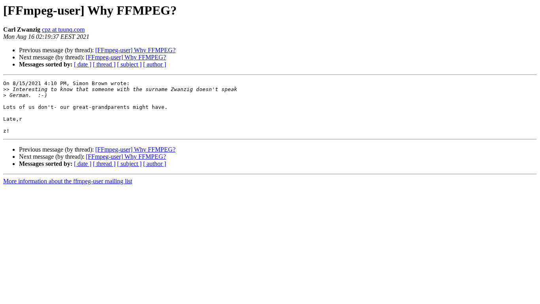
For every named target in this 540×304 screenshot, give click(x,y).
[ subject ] (129, 64)
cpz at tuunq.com (63, 29)
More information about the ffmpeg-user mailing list (67, 181)
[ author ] (154, 64)
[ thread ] (104, 64)
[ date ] (82, 64)
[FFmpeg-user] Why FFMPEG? (135, 50)
